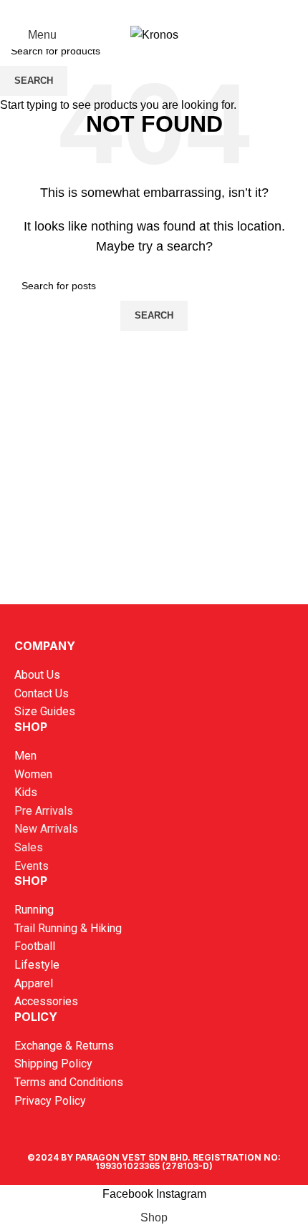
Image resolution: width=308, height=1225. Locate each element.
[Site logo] (154, 34)
